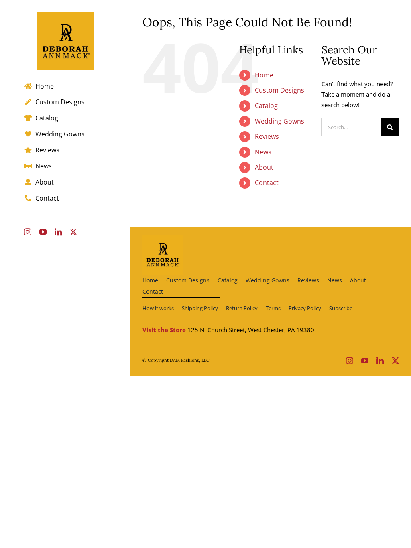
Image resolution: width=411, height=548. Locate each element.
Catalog (266, 105)
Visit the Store (164, 330)
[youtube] (364, 360)
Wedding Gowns (279, 121)
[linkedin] (380, 360)
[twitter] (395, 360)
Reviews (267, 136)
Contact (267, 182)
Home (264, 75)
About (264, 167)
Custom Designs (279, 90)
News (263, 152)
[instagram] (349, 360)
